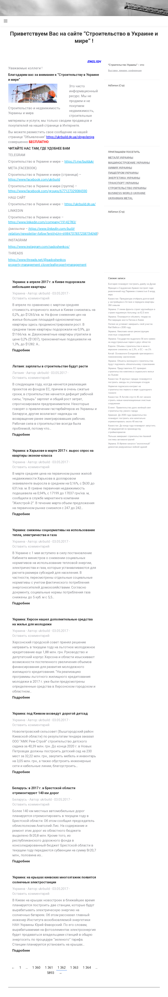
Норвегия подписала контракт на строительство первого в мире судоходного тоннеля (130, 389)
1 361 (49, 967)
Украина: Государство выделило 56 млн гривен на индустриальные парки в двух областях (131, 340)
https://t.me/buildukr (79, 161)
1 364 (87, 967)
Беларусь (19, 799)
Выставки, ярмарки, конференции (125, 70)
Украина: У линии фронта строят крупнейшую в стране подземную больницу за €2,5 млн (131, 311)
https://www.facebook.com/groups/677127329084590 (47, 191)
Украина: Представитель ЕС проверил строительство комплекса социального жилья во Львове (131, 371)
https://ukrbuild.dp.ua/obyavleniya (70, 137)
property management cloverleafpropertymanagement (47, 265)
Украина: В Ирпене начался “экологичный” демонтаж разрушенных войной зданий (129, 445)
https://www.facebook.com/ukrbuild (34, 179)
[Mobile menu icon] (5, 21)
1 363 (74, 967)
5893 (50, 973)
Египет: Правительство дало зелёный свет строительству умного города (129, 409)
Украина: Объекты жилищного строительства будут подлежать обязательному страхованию (131, 362)
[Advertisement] (59, 7)
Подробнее (21, 350)
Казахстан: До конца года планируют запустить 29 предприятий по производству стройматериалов (132, 428)
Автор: (39, 293)
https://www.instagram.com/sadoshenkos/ (39, 247)
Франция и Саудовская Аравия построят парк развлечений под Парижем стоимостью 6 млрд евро (131, 291)
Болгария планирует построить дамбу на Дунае (132, 284)
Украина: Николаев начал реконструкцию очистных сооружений (128, 333)
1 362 (62, 967)
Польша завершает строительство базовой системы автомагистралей (129, 438)
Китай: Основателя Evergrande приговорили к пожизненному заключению (130, 355)
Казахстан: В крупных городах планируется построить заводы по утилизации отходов (130, 380)
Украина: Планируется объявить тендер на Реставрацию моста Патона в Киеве (129, 318)
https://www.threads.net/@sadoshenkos (37, 260)
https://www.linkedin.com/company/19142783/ (42, 222)
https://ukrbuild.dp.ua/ (80, 204)
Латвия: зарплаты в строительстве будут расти (50, 366)
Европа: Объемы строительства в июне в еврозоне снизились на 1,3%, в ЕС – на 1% (129, 348)
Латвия (18, 373)
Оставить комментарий (30, 298)
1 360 (36, 967)
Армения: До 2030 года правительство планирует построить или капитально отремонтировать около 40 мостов (127, 418)
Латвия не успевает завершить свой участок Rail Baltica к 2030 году (130, 326)
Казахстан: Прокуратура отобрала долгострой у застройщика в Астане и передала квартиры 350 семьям (131, 301)
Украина (18, 293)
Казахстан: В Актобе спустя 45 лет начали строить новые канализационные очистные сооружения (129, 400)
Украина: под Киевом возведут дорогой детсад (50, 713)
